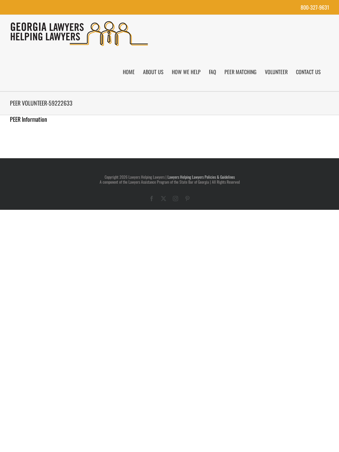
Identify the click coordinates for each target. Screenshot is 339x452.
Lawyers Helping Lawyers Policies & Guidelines (201, 177)
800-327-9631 (315, 7)
